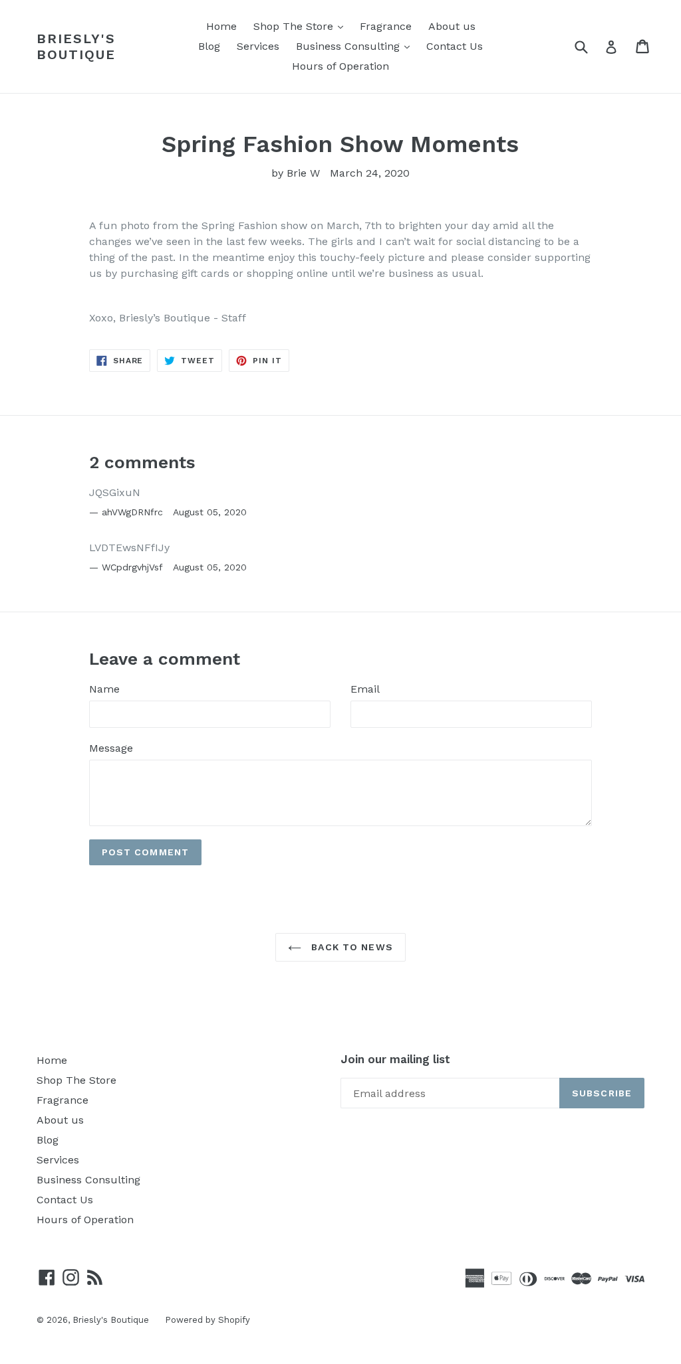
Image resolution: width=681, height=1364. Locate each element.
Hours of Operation (340, 66)
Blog (209, 46)
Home (221, 26)
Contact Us (454, 46)
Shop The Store (301, 26)
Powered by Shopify (207, 1320)
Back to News (350, 947)
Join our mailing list (395, 1059)
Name (104, 689)
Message (111, 748)
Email (365, 689)
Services (258, 46)
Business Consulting (356, 45)
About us (452, 26)
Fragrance (386, 26)
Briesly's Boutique (76, 46)
